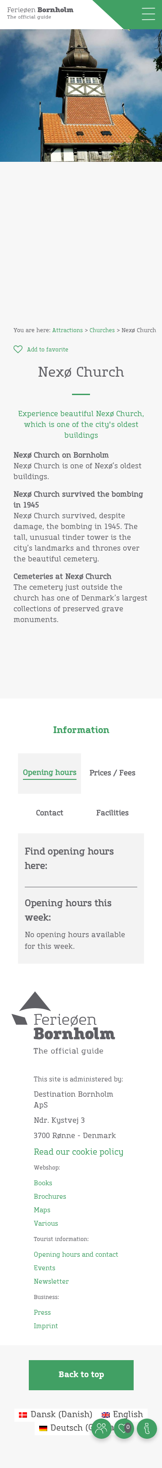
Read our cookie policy (78, 1152)
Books (43, 1183)
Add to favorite (47, 350)
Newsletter (51, 1282)
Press (42, 1313)
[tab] (49, 773)
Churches (102, 331)
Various (46, 1224)
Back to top (81, 1375)
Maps (42, 1210)
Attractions (67, 331)
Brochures (50, 1197)
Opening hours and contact (76, 1255)
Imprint (46, 1326)
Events (44, 1268)
